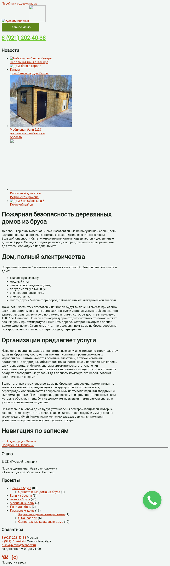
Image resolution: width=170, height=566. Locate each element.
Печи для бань (20, 507)
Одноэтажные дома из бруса (39, 492)
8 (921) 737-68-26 (14, 541)
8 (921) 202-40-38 (24, 38)
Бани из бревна (21, 495)
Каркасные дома (22, 510)
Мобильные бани (22, 503)
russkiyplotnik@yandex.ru (19, 545)
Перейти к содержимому (19, 3)
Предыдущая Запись (19, 441)
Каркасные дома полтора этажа (41, 514)
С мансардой (27, 518)
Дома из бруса (20, 488)
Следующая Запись (18, 445)
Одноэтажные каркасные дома (40, 522)
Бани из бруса (20, 499)
